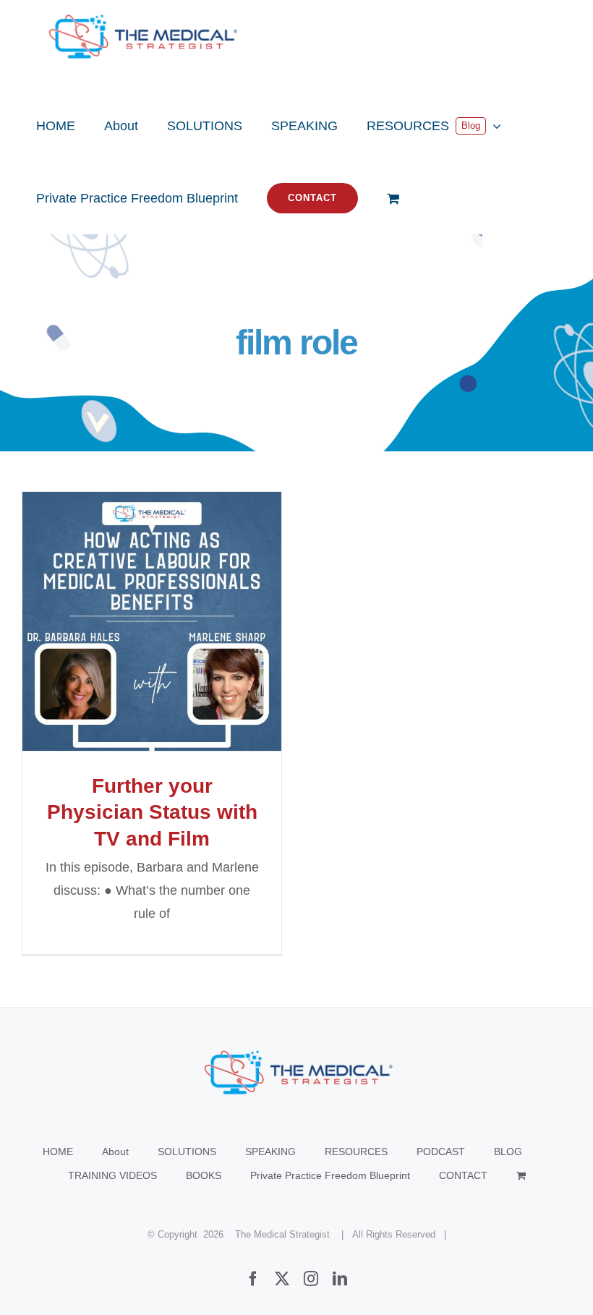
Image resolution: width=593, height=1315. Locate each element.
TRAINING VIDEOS (112, 1175)
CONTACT (463, 1175)
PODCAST (441, 1151)
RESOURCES (356, 1151)
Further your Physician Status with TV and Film (152, 621)
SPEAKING (270, 1151)
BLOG (508, 1151)
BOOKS (203, 1175)
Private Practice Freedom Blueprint (330, 1175)
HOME (58, 1151)
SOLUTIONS (187, 1151)
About (115, 1151)
